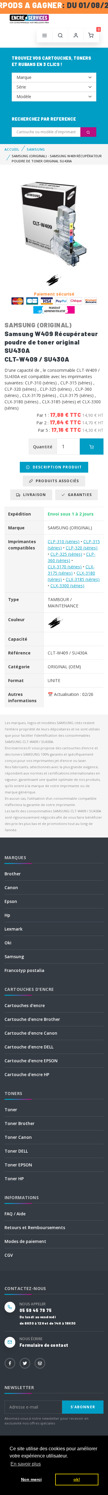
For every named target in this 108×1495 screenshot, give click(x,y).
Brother (12, 874)
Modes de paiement (25, 1241)
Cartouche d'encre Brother (32, 1019)
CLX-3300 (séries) (67, 585)
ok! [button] (77, 1479)
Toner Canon (18, 1137)
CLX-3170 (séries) (65, 567)
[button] (60, 35)
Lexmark (13, 929)
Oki (7, 943)
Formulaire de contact (44, 1345)
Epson (10, 901)
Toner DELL (16, 1151)
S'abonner (82, 1406)
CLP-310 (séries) (64, 541)
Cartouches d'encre (24, 1005)
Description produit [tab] (56, 467)
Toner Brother (19, 1123)
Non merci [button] (31, 1479)
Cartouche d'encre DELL (28, 1047)
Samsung (14, 956)
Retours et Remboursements (34, 1227)
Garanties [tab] (78, 494)
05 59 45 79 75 (36, 1310)
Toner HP (14, 1178)
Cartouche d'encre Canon (30, 1033)
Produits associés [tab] (56, 480)
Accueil (12, 149)
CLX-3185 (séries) (83, 579)
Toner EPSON (18, 1165)
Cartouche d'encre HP (26, 1074)
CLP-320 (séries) (82, 548)
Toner (10, 1109)
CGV (8, 1255)
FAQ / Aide (15, 1214)
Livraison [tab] (33, 494)
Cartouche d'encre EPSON (31, 1060)
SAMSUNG (36, 149)
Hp (7, 915)
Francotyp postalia (24, 970)
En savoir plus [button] (25, 1463)
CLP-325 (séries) (66, 554)
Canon (11, 887)
